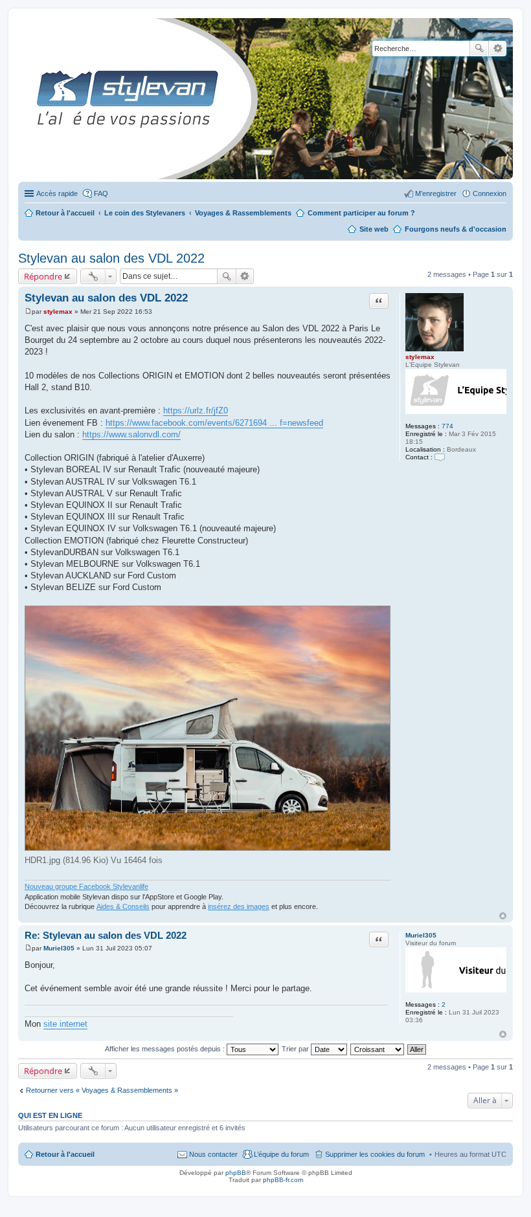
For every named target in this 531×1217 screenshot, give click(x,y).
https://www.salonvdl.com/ (131, 434)
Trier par (296, 1049)
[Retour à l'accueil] (28, 98)
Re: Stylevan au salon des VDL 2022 (105, 935)
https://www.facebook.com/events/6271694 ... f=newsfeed (214, 423)
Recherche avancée (497, 48)
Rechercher (479, 48)
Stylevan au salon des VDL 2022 (111, 258)
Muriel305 (420, 935)
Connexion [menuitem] (489, 193)
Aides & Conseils (123, 906)
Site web (374, 229)
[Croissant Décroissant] (377, 1049)
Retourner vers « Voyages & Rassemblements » (102, 1090)
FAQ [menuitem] (101, 193)
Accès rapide (57, 193)
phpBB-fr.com (283, 1179)
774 (447, 426)
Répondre (43, 276)
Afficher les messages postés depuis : (166, 1049)
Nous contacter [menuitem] (213, 1154)
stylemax (420, 356)
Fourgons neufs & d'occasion (455, 229)
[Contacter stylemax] (440, 457)
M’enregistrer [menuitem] (436, 193)
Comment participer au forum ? (361, 213)
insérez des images (238, 906)
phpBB (235, 1172)
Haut (502, 915)
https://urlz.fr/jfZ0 (195, 410)
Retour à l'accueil (65, 1154)
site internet (65, 1024)
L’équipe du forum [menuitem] (281, 1154)
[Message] (28, 311)
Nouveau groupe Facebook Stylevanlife (86, 886)
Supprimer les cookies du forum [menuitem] (375, 1154)
